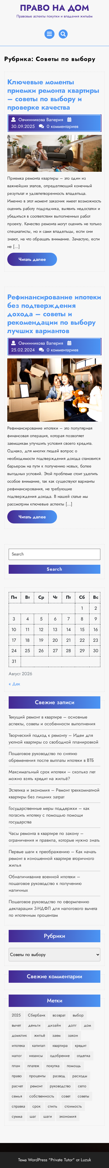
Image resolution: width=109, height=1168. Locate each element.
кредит (80, 1045)
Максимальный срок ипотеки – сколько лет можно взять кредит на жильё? (52, 775)
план (16, 1065)
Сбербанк (36, 1015)
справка (18, 1106)
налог (17, 1055)
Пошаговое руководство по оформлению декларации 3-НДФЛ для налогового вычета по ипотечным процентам (53, 908)
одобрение (60, 1055)
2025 (16, 1015)
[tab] (49, 34)
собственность (41, 1096)
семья (17, 1096)
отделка (83, 1055)
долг (72, 1025)
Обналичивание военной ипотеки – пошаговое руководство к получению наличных (45, 883)
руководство (60, 1086)
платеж (33, 1065)
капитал (38, 1045)
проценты (37, 1076)
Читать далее (37, 261)
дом (87, 1025)
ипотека (18, 1045)
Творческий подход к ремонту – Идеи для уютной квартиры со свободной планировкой (53, 738)
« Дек (14, 684)
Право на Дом (54, 8)
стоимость (73, 1106)
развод (59, 1076)
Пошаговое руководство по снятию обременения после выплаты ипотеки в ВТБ (51, 756)
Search (54, 569)
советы (83, 1096)
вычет (16, 1025)
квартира (60, 1045)
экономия (67, 1116)
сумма (17, 1116)
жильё (39, 1035)
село (82, 1086)
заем (56, 1035)
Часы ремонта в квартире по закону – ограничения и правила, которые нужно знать (54, 836)
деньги (34, 1025)
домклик (19, 1035)
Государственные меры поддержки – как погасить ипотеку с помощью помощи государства (49, 815)
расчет (17, 1086)
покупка (53, 1065)
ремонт (36, 1086)
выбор (78, 1015)
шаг (33, 1116)
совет (65, 1096)
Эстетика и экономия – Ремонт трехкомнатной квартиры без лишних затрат (54, 793)
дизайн (54, 1025)
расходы (79, 1076)
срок (36, 1106)
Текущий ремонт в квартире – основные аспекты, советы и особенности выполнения (52, 720)
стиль (52, 1106)
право (17, 1076)
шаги (47, 1116)
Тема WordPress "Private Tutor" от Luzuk (54, 1160)
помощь (74, 1065)
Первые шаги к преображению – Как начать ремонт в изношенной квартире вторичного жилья (52, 858)
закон (73, 1035)
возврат (59, 1015)
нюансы (36, 1055)
